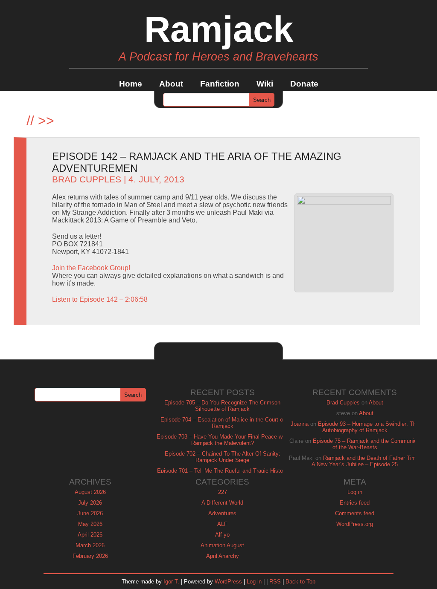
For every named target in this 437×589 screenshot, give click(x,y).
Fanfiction (219, 83)
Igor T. (171, 581)
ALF (222, 524)
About (171, 83)
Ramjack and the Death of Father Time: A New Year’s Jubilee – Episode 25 (366, 461)
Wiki (264, 83)
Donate (304, 83)
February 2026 (90, 556)
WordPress (228, 581)
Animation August (222, 545)
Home (130, 83)
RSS (275, 581)
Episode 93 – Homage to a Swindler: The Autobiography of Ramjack (368, 427)
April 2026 (90, 534)
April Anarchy (222, 556)
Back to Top (300, 581)
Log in (354, 492)
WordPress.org (354, 524)
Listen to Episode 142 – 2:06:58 (100, 299)
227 (222, 492)
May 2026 (90, 524)
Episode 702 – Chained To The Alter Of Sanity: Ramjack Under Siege (222, 456)
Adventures (222, 513)
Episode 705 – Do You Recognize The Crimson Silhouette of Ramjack (222, 405)
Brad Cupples (86, 179)
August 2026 (90, 492)
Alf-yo (222, 534)
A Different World (222, 502)
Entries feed (355, 502)
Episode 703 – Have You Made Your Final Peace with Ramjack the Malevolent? (222, 439)
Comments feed (354, 513)
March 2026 (90, 545)
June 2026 (90, 513)
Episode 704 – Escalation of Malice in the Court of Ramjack (222, 422)
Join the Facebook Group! (91, 267)
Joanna (300, 424)
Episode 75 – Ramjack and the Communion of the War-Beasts (366, 444)
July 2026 (90, 502)
